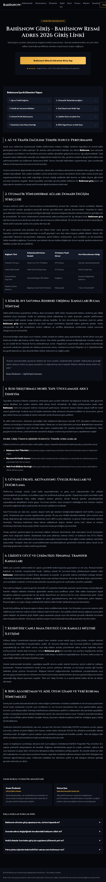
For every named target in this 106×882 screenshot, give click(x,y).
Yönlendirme (40, 3)
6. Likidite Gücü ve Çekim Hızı (76, 117)
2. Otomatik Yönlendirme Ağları (76, 100)
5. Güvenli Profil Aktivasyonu (29, 117)
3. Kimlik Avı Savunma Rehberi (29, 108)
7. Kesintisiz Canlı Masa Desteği (29, 125)
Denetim (96, 3)
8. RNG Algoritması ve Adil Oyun (76, 125)
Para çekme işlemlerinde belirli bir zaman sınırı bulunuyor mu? (53, 849)
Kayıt (69, 3)
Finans (77, 3)
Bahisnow (12, 5)
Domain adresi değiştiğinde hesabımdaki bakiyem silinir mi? (53, 831)
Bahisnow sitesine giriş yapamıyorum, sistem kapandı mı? (53, 822)
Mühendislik (27, 3)
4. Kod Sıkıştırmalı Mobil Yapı (76, 108)
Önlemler (53, 3)
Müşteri (86, 3)
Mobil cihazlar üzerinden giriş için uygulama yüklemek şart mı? (53, 840)
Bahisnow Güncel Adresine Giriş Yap (53, 60)
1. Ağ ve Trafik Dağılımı (29, 100)
